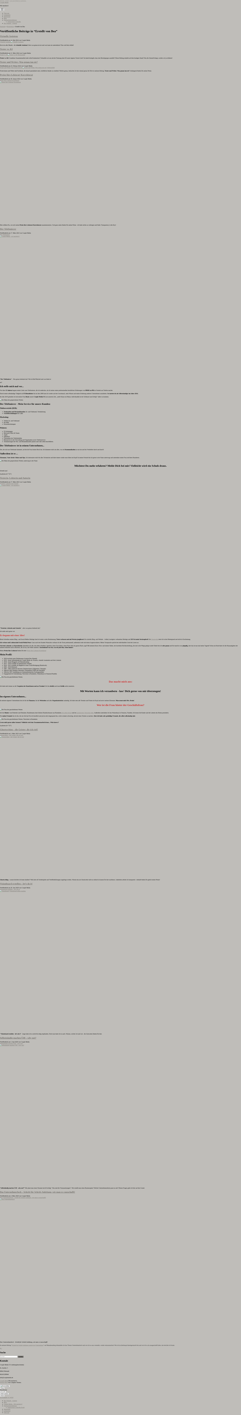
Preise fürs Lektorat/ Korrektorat (16, 75)
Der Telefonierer (8, 229)
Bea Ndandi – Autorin (10, 23)
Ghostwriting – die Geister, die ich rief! (19, 729)
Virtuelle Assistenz (9, 36)
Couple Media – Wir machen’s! (13, 1404)
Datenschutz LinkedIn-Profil (16, 1407)
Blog (5, 18)
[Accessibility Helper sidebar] (5, 1386)
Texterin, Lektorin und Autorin (15, 478)
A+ (4, 1391)
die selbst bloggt (67, 713)
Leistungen (7, 15)
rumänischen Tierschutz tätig (85, 713)
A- (1, 1391)
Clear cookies (4, 1393)
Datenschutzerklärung (10, 20)
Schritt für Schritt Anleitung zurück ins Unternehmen (27, 1345)
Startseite (2, 26)
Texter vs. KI (6, 49)
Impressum (7, 16)
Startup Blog (4, 1382)
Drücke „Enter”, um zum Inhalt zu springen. (13, 1)
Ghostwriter (154, 639)
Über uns (6, 13)
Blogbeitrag (10, 26)
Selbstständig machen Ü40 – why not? (18, 1038)
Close (2, 1388)
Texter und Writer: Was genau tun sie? (19, 62)
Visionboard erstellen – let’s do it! (16, 884)
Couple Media (4, 2)
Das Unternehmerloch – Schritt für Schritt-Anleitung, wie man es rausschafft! (37, 1192)
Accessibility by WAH (6, 1397)
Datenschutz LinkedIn (14, 22)
